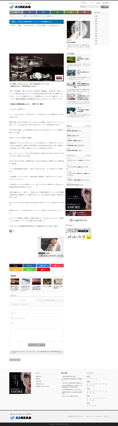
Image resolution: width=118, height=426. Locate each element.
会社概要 (98, 2)
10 (87, 385)
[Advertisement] (22, 39)
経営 (20, 25)
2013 (88, 403)
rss (103, 3)
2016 (88, 381)
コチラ (18, 86)
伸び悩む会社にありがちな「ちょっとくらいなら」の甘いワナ (25, 288)
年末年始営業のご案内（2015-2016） (75, 145)
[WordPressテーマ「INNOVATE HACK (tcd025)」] (78, 213)
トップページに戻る (15, 359)
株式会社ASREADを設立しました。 (75, 184)
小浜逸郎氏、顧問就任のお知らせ (74, 140)
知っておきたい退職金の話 (58, 287)
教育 (96, 25)
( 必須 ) (14, 313)
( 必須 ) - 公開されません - (18, 318)
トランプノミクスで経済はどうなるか (70, 396)
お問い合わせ (39, 381)
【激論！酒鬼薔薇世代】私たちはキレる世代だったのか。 (83, 85)
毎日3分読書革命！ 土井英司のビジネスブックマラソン (32, 99)
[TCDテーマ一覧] (78, 230)
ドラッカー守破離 (47, 286)
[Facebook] (108, 416)
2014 (88, 396)
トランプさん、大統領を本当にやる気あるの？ (72, 382)
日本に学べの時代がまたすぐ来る (83, 72)
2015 (88, 388)
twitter (105, 3)
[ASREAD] (20, 9)
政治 (43, 12)
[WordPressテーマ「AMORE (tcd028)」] (78, 199)
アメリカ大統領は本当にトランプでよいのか (71, 389)
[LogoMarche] (78, 220)
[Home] (12, 16)
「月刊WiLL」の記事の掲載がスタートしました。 (78, 180)
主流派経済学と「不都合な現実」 (83, 59)
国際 (96, 16)
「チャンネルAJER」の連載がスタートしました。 (77, 167)
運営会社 (38, 378)
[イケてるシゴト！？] (78, 237)
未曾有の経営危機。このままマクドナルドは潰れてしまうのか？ (15, 288)
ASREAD (57, 424)
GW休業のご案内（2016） (73, 135)
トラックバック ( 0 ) (50, 300)
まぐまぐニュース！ (29, 25)
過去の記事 (88, 125)
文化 (57, 12)
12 (93, 385)
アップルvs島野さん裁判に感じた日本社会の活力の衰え (36, 288)
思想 (71, 12)
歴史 (85, 12)
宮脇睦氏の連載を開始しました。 (74, 130)
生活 (96, 33)
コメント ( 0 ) (23, 300)
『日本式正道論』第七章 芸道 (68, 376)
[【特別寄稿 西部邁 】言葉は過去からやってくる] (51, 257)
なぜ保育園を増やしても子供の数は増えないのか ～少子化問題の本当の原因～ (83, 97)
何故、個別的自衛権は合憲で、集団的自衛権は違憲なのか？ (49, 352)
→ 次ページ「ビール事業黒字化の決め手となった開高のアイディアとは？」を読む (33, 226)
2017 (88, 376)
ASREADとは (84, 2)
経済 (16, 12)
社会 (30, 12)
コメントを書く (42, 25)
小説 (96, 18)
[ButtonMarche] (78, 225)
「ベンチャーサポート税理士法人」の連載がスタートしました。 (78, 174)
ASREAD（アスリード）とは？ (42, 386)
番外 (96, 35)
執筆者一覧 (38, 376)
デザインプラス (89, 416)
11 (90, 385)
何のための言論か (71, 42)
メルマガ (91, 2)
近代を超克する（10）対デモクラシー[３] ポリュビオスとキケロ (24, 352)
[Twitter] (105, 416)
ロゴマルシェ (99, 416)
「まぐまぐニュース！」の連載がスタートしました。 (78, 161)
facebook (108, 3)
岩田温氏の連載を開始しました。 (74, 150)
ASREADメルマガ (40, 383)
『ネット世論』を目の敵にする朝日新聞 (83, 110)
